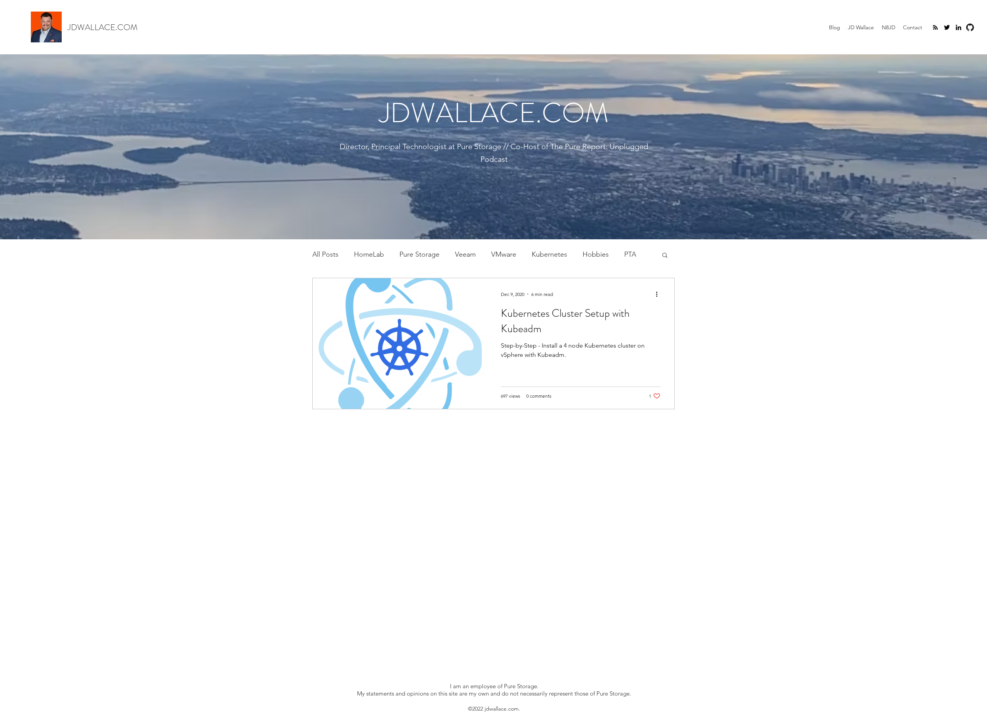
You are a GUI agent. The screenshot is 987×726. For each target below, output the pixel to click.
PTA (630, 254)
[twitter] (947, 27)
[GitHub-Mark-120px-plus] (970, 27)
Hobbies (596, 254)
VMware (503, 254)
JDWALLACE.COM (102, 27)
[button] (665, 256)
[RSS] (935, 27)
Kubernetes (549, 254)
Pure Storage (419, 254)
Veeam (465, 254)
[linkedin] (958, 27)
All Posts (325, 254)
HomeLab (369, 254)
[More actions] (659, 294)
